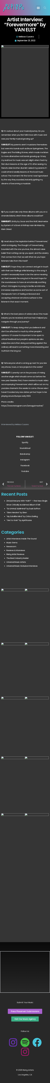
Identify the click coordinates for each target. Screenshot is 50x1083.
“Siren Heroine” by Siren (16, 512)
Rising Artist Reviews (15, 554)
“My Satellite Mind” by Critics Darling (22, 516)
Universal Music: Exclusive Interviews (22, 566)
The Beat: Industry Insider (17, 558)
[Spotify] (25, 1042)
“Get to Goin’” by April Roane (19, 520)
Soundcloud (25, 448)
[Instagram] (13, 1042)
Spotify (25, 442)
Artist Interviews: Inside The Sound (21, 538)
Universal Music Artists (16, 562)
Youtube (25, 471)
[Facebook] (37, 1042)
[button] (38, 7)
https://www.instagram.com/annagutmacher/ (22, 405)
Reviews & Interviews (15, 550)
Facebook (25, 465)
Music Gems (11, 542)
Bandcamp (25, 454)
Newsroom (11, 546)
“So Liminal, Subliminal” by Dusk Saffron (23, 508)
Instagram (25, 459)
